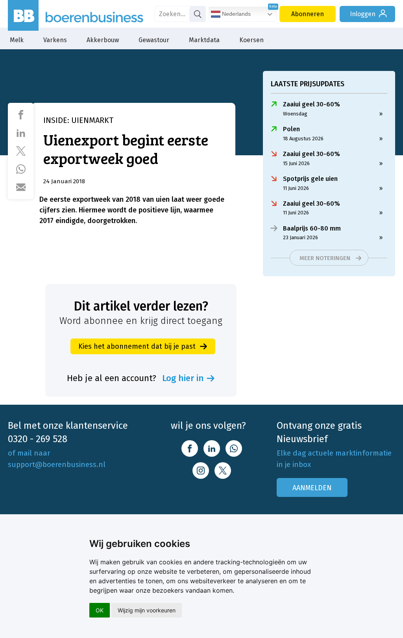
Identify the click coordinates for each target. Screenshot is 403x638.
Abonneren (307, 14)
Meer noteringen (324, 258)
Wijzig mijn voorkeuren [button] (147, 610)
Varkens (55, 40)
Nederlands (235, 14)
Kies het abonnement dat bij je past (137, 346)
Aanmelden (312, 488)
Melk (17, 40)
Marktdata (204, 40)
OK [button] (100, 610)
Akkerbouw (103, 40)
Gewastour (154, 40)
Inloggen (362, 14)
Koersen (251, 40)
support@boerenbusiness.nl (56, 464)
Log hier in (183, 378)
